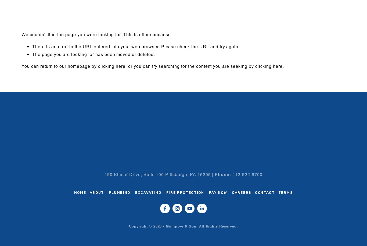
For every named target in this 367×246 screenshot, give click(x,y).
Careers (241, 193)
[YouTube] (190, 208)
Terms (285, 193)
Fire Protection (185, 193)
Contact (265, 193)
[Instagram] (177, 208)
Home (80, 193)
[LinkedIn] (202, 208)
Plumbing (120, 193)
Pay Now (218, 193)
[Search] (23, 4)
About (97, 193)
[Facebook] (165, 208)
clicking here (111, 66)
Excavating (148, 193)
